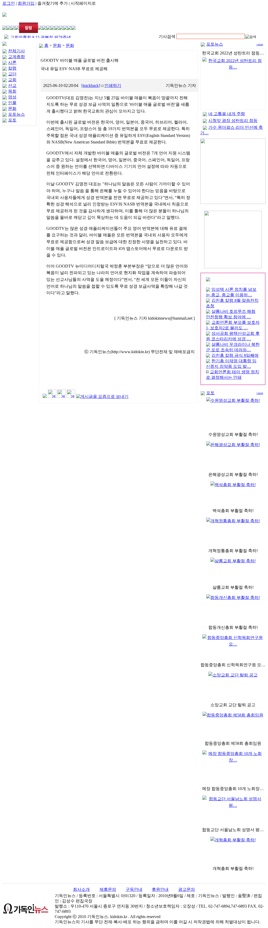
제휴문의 (107, 889)
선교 (12, 85)
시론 (12, 62)
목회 (12, 91)
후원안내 (160, 889)
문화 (12, 108)
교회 (12, 79)
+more (259, 44)
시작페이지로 (83, 3)
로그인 (8, 3)
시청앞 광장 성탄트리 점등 (233, 120)
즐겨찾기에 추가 (52, 3)
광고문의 (186, 889)
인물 (12, 103)
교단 (12, 74)
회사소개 (81, 889)
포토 (12, 120)
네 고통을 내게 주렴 (226, 114)
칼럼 (12, 68)
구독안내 (134, 889)
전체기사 (16, 51)
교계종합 (16, 56)
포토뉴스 (16, 114)
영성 (12, 97)
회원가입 (26, 3)
